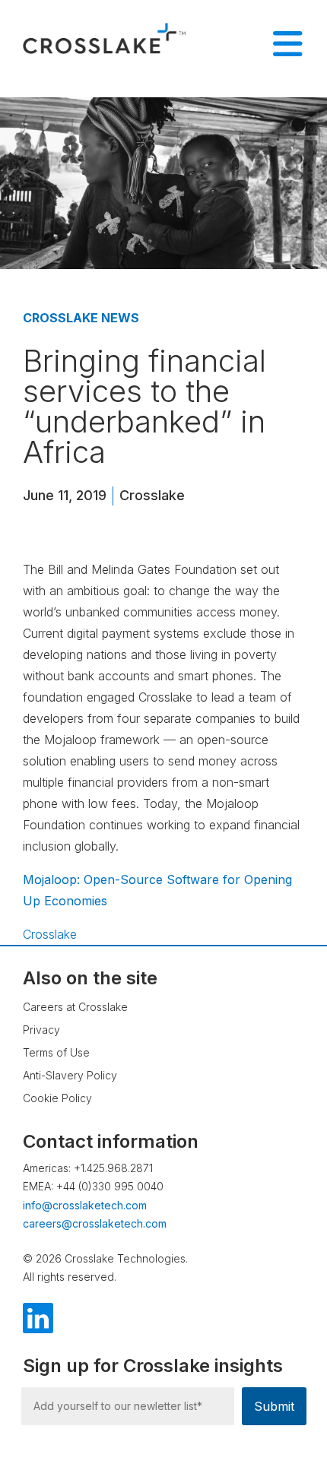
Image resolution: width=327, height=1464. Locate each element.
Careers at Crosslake (75, 1006)
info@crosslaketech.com (85, 1205)
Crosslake (152, 495)
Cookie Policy (57, 1098)
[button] (285, 1407)
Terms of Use (56, 1052)
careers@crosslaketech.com (95, 1223)
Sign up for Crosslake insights (153, 1366)
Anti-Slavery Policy (70, 1075)
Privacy (41, 1029)
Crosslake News (81, 317)
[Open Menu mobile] (287, 44)
